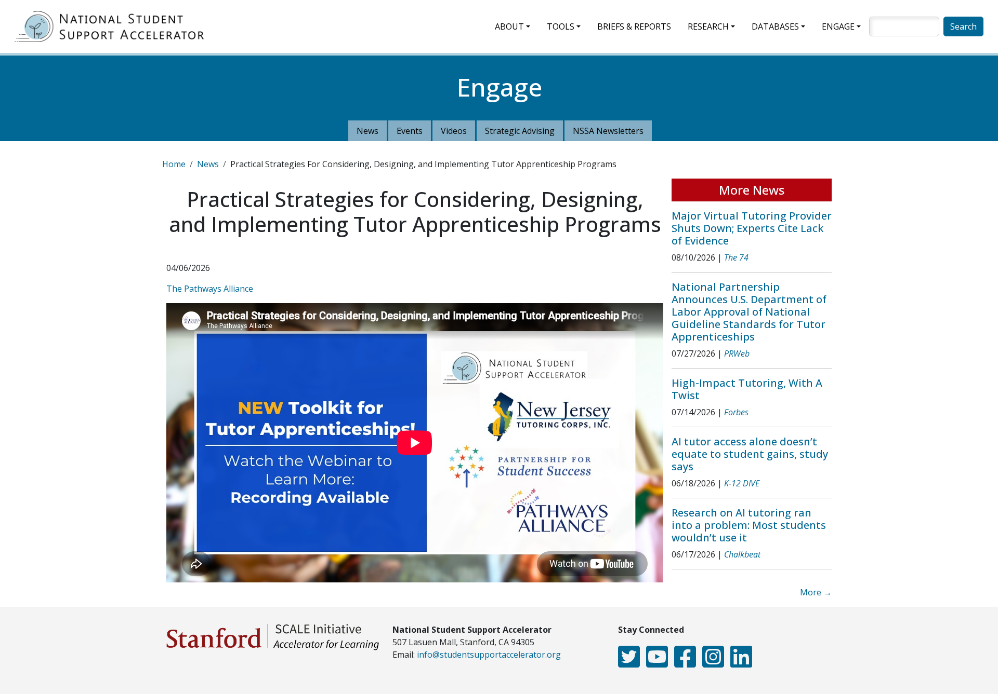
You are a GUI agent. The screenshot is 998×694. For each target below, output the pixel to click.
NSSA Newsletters (608, 131)
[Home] (113, 26)
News (367, 131)
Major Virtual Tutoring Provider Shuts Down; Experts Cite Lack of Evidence (752, 228)
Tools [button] (560, 26)
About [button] (509, 26)
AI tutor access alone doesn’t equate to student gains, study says (750, 453)
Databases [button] (775, 26)
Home (174, 164)
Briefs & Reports (634, 26)
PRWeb (737, 353)
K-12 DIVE (741, 483)
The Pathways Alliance (209, 288)
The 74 (736, 257)
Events (410, 131)
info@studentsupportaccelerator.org (489, 654)
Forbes (736, 412)
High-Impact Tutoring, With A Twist (747, 389)
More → (816, 592)
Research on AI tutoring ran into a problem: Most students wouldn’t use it (749, 525)
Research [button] (708, 26)
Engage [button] (838, 26)
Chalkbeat (742, 554)
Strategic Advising (520, 131)
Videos (454, 131)
